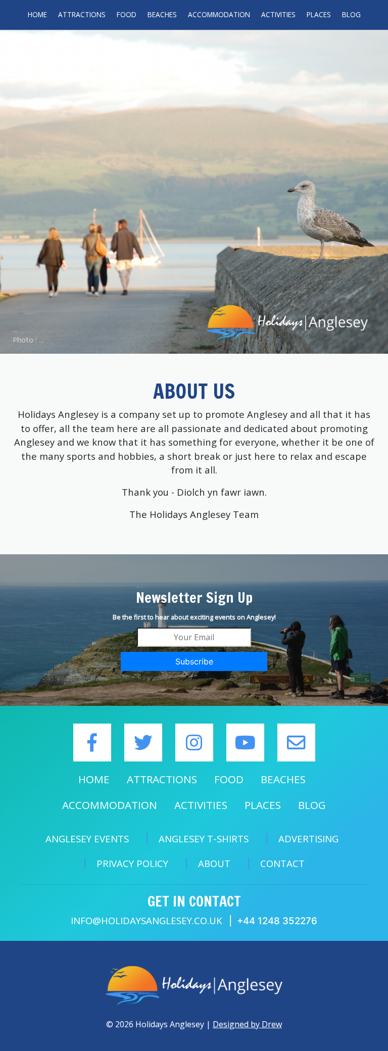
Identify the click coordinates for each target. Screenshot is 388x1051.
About (214, 863)
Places (319, 14)
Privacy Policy (132, 863)
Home (37, 14)
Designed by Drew (247, 1024)
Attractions (82, 14)
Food (126, 14)
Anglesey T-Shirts (204, 838)
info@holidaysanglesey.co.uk (146, 920)
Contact (282, 863)
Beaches (162, 14)
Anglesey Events (87, 838)
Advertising (308, 838)
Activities (278, 14)
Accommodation (219, 14)
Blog (351, 14)
